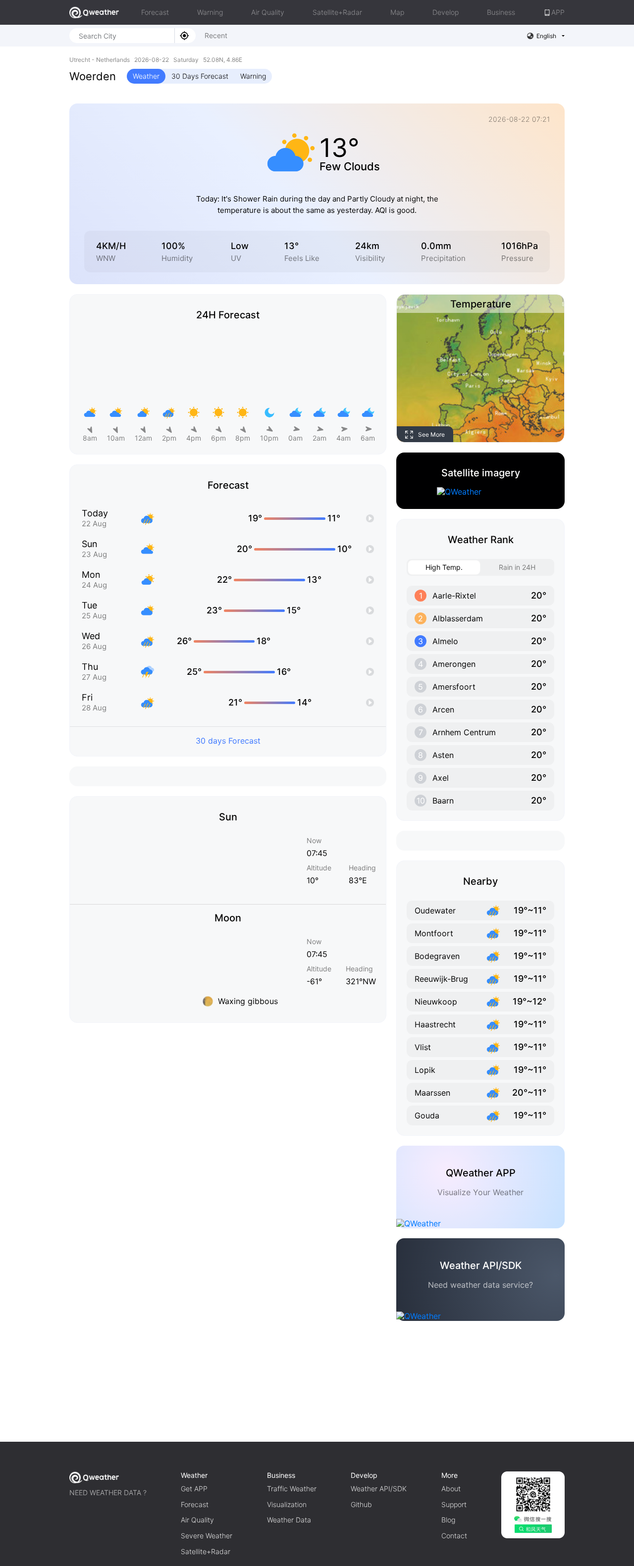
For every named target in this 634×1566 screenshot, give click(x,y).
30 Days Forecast (199, 76)
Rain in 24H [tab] (517, 567)
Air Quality (267, 12)
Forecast (155, 12)
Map (397, 12)
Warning (210, 12)
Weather (146, 76)
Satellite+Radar (337, 12)
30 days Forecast (228, 741)
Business (501, 12)
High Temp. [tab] (444, 567)
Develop (445, 12)
